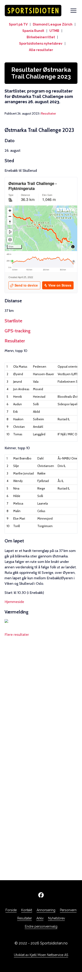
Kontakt (26, 910)
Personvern (68, 910)
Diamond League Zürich (52, 24)
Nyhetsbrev (56, 918)
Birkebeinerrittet (41, 37)
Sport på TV (18, 24)
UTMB (54, 31)
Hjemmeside (14, 602)
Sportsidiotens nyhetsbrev (40, 43)
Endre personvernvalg (41, 926)
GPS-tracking (18, 330)
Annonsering (46, 910)
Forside (11, 910)
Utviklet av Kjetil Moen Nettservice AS (41, 955)
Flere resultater (17, 634)
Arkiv (40, 918)
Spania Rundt (33, 31)
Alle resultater (41, 50)
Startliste (13, 320)
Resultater (48, 113)
